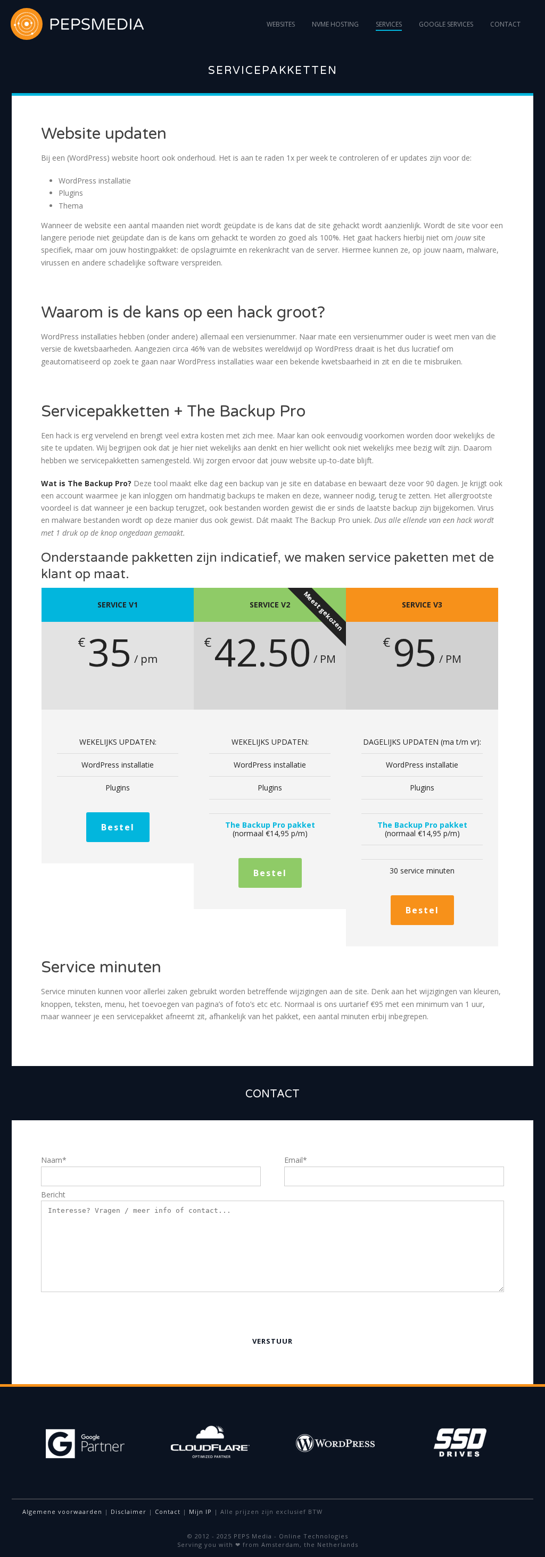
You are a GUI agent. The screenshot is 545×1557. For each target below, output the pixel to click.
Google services (446, 24)
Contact (505, 24)
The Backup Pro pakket (270, 825)
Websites (281, 24)
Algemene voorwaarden (62, 1512)
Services (389, 24)
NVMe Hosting (335, 24)
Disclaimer (128, 1512)
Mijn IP (200, 1512)
